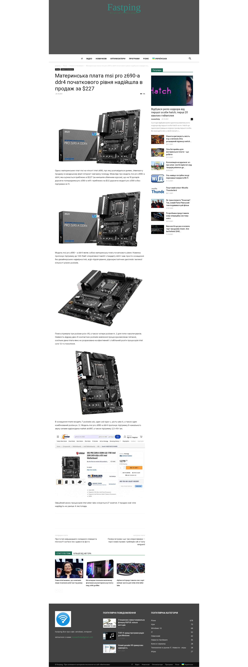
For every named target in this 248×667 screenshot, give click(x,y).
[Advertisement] (124, 36)
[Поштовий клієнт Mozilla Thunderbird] (157, 191)
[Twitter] (63, 99)
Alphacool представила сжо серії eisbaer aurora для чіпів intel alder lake (130, 582)
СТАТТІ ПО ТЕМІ (63, 553)
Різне (146, 58)
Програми (134, 58)
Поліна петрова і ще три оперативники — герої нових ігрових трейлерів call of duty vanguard (126, 542)
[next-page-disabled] (60, 590)
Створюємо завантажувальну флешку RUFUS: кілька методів (131, 622)
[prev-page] (56, 590)
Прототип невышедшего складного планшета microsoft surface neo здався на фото (76, 540)
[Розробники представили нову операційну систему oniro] (157, 216)
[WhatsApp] (75, 99)
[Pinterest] (69, 99)
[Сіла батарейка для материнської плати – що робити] (157, 152)
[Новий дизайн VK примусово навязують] (109, 648)
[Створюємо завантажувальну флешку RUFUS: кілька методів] (109, 623)
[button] (190, 59)
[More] (81, 99)
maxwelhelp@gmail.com (82, 637)
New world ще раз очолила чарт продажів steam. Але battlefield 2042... (178, 228)
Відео (89, 58)
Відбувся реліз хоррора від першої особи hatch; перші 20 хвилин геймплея (169, 112)
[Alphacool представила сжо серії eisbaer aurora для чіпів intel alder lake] (131, 568)
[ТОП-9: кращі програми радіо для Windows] (109, 636)
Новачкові (101, 58)
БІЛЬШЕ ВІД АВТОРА (82, 553)
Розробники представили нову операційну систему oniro (177, 215)
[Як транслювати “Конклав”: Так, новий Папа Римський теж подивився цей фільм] (157, 203)
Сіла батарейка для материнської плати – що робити (177, 151)
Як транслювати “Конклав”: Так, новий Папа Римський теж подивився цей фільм (178, 202)
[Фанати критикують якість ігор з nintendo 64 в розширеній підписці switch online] (157, 139)
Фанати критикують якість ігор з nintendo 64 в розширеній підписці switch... (179, 138)
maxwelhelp (155, 119)
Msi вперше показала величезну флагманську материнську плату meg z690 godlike (99, 582)
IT (82, 58)
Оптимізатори (117, 58)
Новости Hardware (76, 66)
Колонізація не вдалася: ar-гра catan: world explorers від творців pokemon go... (179, 165)
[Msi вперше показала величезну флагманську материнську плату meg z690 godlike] (100, 568)
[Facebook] (57, 99)
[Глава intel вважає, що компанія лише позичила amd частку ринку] (69, 568)
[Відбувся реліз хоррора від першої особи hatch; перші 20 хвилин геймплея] (172, 91)
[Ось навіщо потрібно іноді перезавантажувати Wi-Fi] (157, 178)
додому (58, 66)
